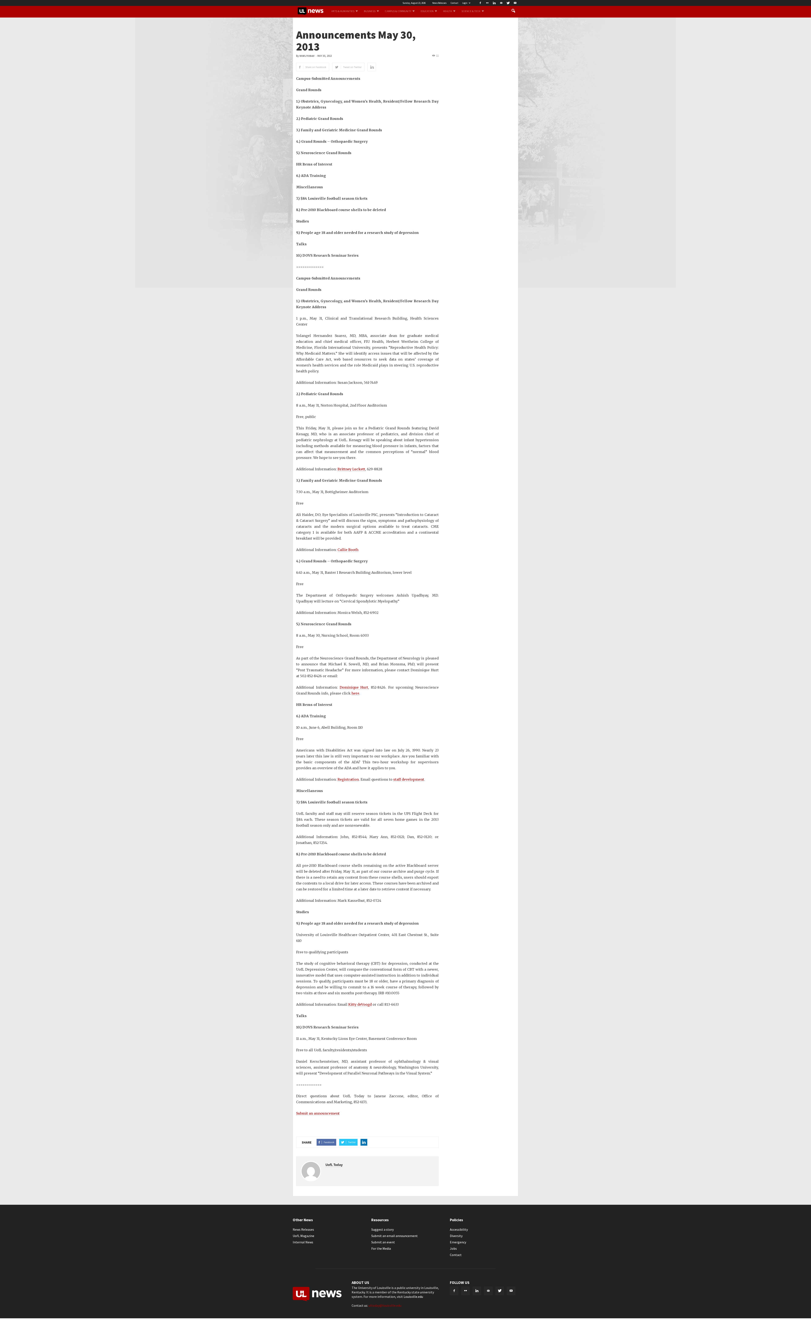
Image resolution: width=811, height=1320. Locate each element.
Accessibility (459, 1229)
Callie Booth (347, 550)
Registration (348, 779)
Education (427, 11)
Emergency (458, 1242)
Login (464, 2)
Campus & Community (398, 11)
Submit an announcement (318, 1113)
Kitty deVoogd (360, 1004)
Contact (454, 2)
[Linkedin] (494, 3)
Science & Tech (470, 11)
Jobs (453, 1248)
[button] (513, 11)
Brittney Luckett (351, 469)
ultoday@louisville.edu (385, 1305)
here (355, 693)
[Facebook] (480, 3)
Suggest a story (382, 1229)
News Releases (439, 2)
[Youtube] (515, 3)
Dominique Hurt (354, 687)
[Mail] (501, 3)
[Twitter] (508, 3)
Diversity (456, 1236)
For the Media (381, 1248)
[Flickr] (487, 3)
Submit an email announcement (394, 1236)
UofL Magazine (303, 1236)
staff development (408, 779)
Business (370, 11)
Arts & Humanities (342, 11)
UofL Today (306, 56)
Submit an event (383, 1242)
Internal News (303, 1242)
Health (447, 11)
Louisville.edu (413, 1296)
